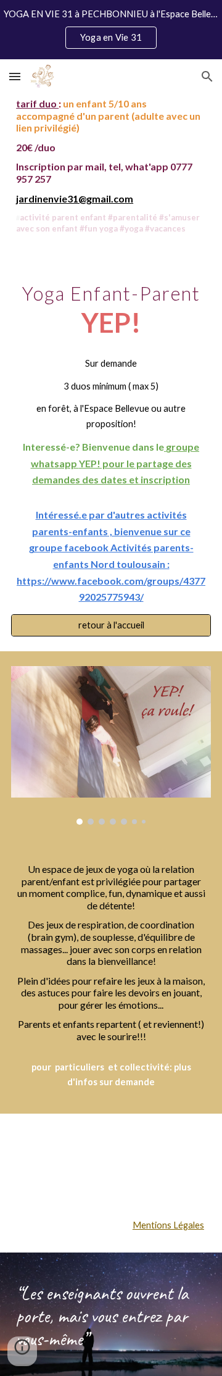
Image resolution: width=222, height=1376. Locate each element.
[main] (111, 165)
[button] (15, 76)
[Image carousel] (111, 745)
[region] (111, 29)
